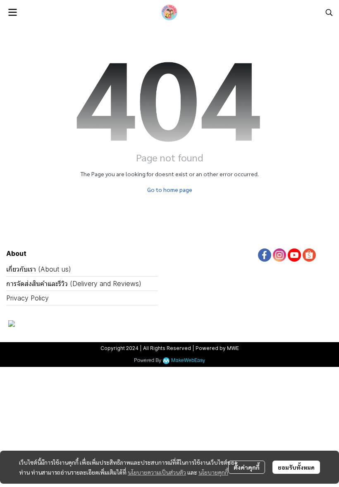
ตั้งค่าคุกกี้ (247, 467)
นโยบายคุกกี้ (213, 472)
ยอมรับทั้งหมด (296, 467)
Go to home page (169, 189)
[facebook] (264, 255)
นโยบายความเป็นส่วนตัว (157, 472)
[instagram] (279, 255)
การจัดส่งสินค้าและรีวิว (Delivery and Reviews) (73, 283)
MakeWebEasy (188, 360)
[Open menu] (12, 12)
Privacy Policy (27, 298)
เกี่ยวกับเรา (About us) (38, 269)
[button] (329, 12)
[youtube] (294, 255)
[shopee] (309, 255)
